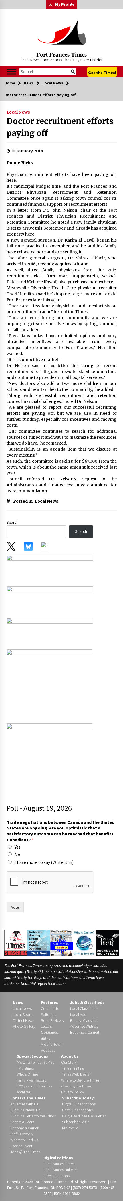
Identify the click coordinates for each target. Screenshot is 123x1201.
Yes (18, 847)
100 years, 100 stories (34, 1086)
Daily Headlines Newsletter (84, 1116)
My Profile (64, 4)
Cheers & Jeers (22, 1121)
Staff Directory (21, 1133)
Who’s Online (27, 1074)
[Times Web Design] (38, 942)
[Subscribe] (15, 942)
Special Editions (56, 1175)
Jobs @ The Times (25, 1151)
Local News (18, 112)
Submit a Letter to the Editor (32, 1116)
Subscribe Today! (78, 1098)
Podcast (48, 1050)
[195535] (49, 684)
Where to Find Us (24, 1139)
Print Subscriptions (77, 1110)
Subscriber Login (75, 1121)
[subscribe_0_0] (50, 568)
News (18, 1002)
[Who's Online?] (84, 942)
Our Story (69, 1062)
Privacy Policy (72, 1092)
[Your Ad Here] (107, 942)
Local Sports (23, 1014)
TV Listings (25, 1068)
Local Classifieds (83, 1008)
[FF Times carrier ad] (49, 758)
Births (45, 1038)
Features (49, 1002)
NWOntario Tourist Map (36, 1062)
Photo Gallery (24, 1026)
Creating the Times (76, 1086)
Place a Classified (84, 1020)
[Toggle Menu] (11, 71)
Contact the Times (27, 1098)
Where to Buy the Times (80, 1080)
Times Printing (72, 1068)
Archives (23, 1092)
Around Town (51, 1044)
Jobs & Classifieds (87, 1002)
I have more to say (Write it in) (44, 862)
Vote (15, 907)
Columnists (50, 1008)
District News (23, 1020)
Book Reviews (52, 1020)
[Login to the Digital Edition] (61, 942)
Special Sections (32, 1056)
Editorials (48, 1014)
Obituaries (49, 1032)
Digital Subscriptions (79, 1104)
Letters (46, 1026)
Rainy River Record (32, 1080)
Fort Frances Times (61, 54)
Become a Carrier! (84, 1032)
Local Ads (78, 1014)
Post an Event (21, 1145)
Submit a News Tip (25, 1110)
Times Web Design (76, 1074)
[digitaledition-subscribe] (50, 631)
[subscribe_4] (50, 600)
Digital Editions (58, 1157)
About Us (69, 1056)
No (17, 854)
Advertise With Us (84, 1026)
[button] (50, 4)
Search (13, 522)
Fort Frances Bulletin (60, 1169)
